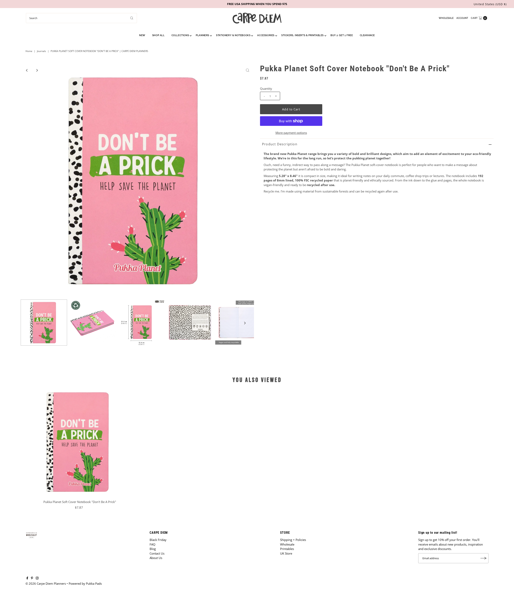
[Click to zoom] (247, 70)
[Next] (36, 70)
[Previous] (26, 70)
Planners (202, 35)
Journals (41, 51)
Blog (153, 549)
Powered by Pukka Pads (85, 583)
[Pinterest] (32, 578)
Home (28, 51)
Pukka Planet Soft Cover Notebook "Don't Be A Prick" (79, 502)
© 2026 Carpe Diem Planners (45, 583)
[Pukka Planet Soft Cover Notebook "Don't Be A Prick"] (79, 442)
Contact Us (157, 553)
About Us (156, 558)
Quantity (266, 89)
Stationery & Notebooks (233, 35)
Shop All (158, 35)
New (142, 35)
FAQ (152, 544)
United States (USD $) (490, 4)
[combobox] (81, 18)
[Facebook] (27, 578)
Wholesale (446, 18)
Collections (180, 35)
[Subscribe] (483, 558)
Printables (287, 549)
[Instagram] (37, 578)
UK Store (286, 553)
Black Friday (158, 540)
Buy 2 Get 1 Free (341, 35)
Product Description (279, 144)
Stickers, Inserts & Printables (302, 35)
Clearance (367, 35)
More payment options (291, 133)
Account (462, 18)
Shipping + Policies (293, 540)
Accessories (265, 35)
